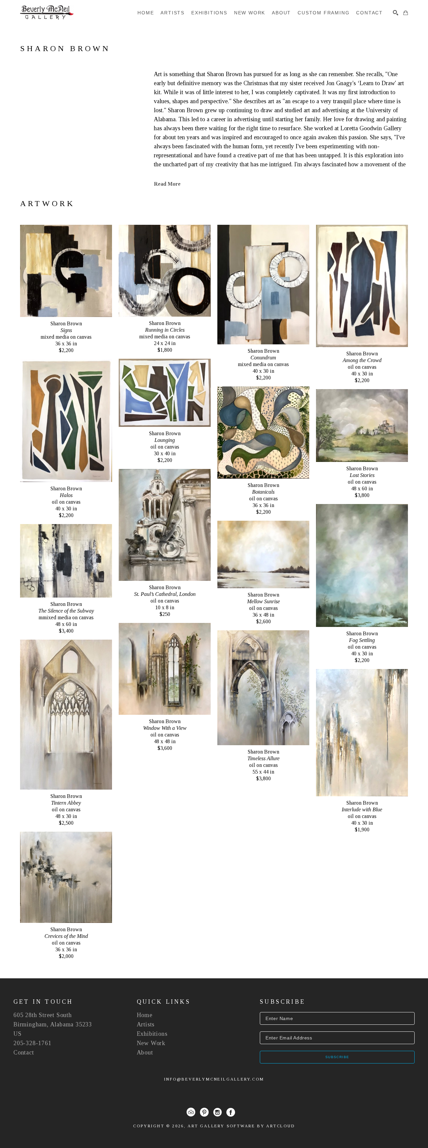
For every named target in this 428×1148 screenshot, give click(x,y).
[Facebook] (230, 1112)
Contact (23, 1052)
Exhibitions (152, 1034)
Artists (146, 1024)
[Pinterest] (204, 1112)
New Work (151, 1043)
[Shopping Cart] (405, 12)
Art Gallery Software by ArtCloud (241, 1126)
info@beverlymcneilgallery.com (214, 1079)
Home (144, 1015)
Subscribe (337, 1057)
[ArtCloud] (191, 1112)
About (145, 1052)
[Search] (395, 12)
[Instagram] (217, 1112)
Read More (167, 184)
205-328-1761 (32, 1043)
